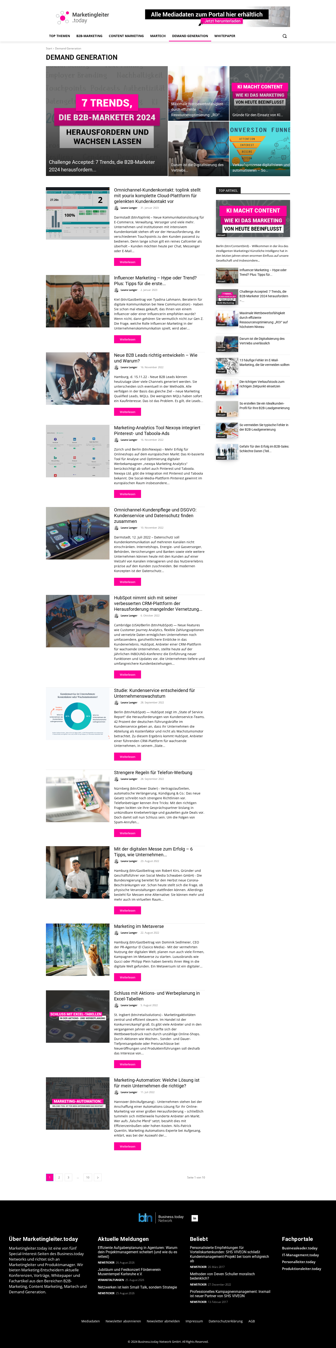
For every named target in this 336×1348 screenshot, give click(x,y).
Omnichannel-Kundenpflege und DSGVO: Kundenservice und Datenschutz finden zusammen (155, 515)
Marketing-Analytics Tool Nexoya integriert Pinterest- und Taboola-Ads (157, 430)
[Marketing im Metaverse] (77, 950)
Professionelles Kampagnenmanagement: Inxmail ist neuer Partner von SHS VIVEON (230, 1293)
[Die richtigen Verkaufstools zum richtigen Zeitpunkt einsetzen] (227, 387)
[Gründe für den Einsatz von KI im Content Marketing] (259, 93)
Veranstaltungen (111, 1280)
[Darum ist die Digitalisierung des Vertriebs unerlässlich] (198, 149)
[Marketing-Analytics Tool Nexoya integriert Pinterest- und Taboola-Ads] (77, 451)
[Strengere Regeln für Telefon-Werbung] (77, 796)
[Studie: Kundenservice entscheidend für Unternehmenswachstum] (77, 714)
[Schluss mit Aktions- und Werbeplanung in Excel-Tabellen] (77, 1016)
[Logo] (161, 1218)
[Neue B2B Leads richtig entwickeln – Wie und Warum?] (77, 378)
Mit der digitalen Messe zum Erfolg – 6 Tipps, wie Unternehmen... (153, 851)
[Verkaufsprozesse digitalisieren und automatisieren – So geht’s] (259, 149)
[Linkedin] (195, 1218)
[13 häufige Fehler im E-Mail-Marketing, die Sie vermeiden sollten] (227, 365)
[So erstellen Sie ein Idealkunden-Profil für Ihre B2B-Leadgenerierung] (227, 409)
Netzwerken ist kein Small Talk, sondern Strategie (137, 1287)
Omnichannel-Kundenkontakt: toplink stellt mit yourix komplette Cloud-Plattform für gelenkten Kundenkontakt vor (157, 195)
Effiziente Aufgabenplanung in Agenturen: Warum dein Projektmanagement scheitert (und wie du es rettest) (137, 1252)
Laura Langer (129, 207)
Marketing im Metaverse (139, 926)
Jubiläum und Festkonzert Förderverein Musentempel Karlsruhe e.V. (129, 1271)
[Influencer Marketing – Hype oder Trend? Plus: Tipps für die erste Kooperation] (77, 301)
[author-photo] (117, 208)
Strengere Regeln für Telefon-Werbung (153, 772)
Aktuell (221, 235)
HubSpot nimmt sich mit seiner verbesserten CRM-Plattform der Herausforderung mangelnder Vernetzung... (158, 603)
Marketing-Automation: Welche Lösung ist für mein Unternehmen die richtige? (157, 1083)
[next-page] (98, 1177)
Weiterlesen (127, 262)
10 (87, 1177)
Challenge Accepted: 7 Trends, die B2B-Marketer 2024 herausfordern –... (264, 296)
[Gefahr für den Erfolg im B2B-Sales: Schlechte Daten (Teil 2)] (227, 452)
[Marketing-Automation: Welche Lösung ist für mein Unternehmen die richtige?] (77, 1103)
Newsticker (106, 1262)
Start (49, 48)
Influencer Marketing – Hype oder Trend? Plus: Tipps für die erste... (155, 280)
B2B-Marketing (225, 302)
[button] (284, 35)
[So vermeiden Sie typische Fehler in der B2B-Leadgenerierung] (227, 430)
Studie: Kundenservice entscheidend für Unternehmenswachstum (154, 693)
